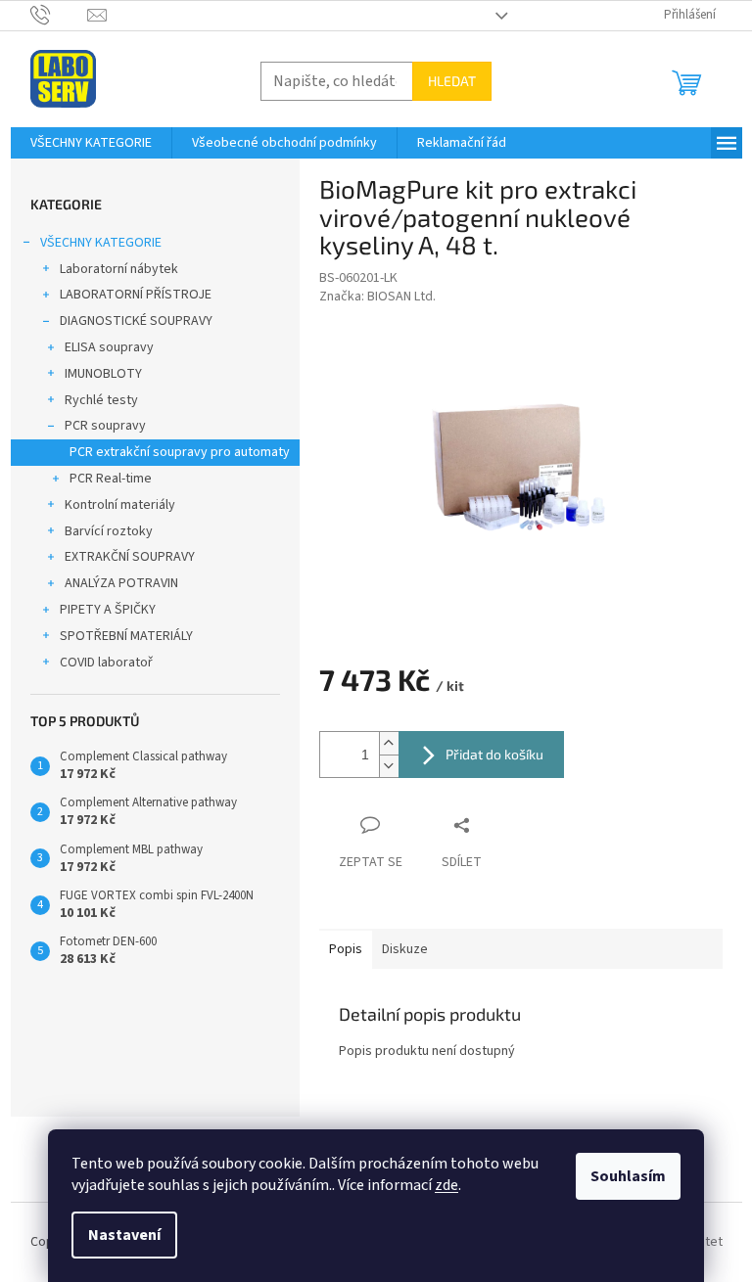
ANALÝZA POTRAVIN (121, 583)
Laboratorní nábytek (119, 269)
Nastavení (124, 1235)
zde (446, 1185)
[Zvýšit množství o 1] (389, 743)
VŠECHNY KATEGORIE (101, 242)
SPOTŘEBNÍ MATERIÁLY (126, 636)
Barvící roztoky (109, 531)
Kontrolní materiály (120, 505)
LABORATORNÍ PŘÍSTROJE (136, 294)
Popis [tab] (345, 949)
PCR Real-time (111, 478)
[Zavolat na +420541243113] (59, 14)
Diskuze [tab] (405, 949)
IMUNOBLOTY (103, 374)
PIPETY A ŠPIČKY (108, 609)
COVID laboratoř (106, 662)
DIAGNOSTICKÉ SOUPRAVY (136, 321)
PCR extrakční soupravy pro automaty (180, 452)
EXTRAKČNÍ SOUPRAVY (130, 557)
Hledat (452, 80)
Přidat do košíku (494, 754)
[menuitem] (91, 143)
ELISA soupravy (109, 347)
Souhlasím (628, 1176)
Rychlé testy (101, 400)
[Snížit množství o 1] (389, 766)
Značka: (377, 296)
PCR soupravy (105, 425)
